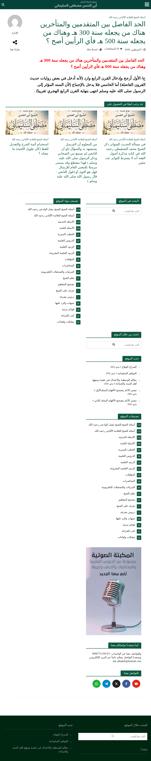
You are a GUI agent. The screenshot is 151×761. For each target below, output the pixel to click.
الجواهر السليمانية (127, 373)
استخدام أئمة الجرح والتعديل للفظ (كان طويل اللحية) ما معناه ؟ (28, 148)
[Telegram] (106, 684)
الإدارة (15, 32)
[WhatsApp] (96, 684)
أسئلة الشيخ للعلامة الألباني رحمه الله (127, 17)
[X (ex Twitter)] (116, 684)
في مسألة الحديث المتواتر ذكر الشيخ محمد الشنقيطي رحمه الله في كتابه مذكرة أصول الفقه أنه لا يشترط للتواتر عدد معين (124, 153)
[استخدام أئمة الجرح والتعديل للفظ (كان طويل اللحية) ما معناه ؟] (27, 122)
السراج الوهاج (129, 367)
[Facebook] (126, 684)
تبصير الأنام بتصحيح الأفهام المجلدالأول (116, 390)
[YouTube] (136, 684)
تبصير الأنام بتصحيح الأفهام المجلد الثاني (115, 400)
